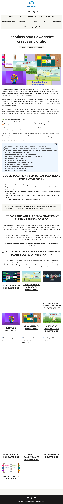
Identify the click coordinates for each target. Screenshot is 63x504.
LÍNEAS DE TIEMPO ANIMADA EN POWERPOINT (21, 155)
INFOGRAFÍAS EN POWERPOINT (17, 168)
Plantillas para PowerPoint (35, 47)
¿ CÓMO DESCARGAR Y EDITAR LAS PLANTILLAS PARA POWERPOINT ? (25, 147)
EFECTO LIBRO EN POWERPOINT (17, 170)
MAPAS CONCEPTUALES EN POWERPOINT (21, 166)
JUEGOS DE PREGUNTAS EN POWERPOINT (21, 162)
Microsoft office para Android (34, 208)
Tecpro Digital (31, 11)
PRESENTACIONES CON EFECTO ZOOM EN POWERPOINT (25, 156)
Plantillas (22, 47)
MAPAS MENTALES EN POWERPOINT (18, 153)
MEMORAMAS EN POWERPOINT (17, 160)
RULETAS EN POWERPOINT (16, 158)
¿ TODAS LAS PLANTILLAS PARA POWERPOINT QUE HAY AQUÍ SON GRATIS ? (27, 149)
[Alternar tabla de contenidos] (55, 144)
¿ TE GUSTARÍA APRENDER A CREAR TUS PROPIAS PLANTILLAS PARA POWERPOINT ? (31, 151)
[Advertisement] (52, 291)
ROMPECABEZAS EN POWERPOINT (19, 164)
